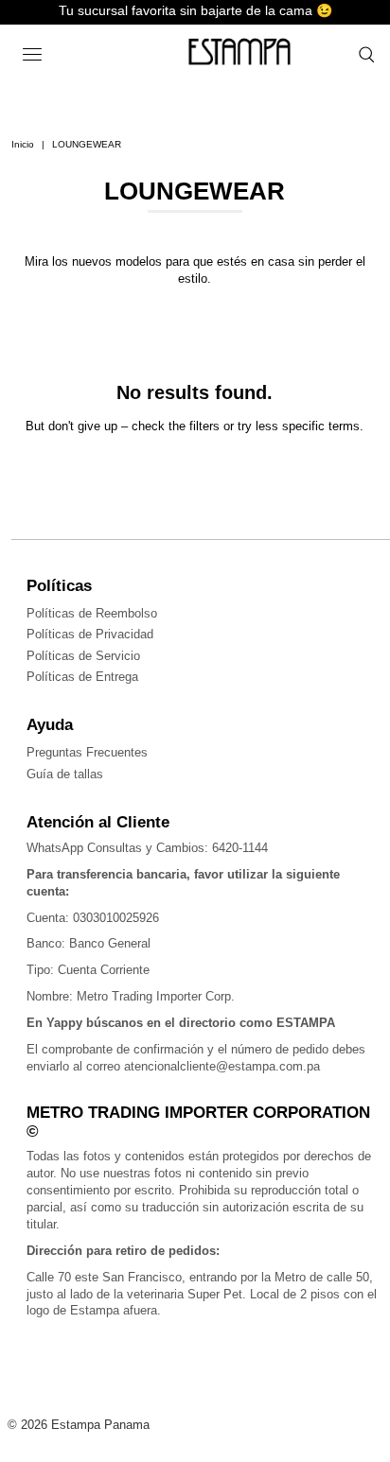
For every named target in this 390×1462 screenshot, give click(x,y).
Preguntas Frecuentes (87, 752)
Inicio (22, 144)
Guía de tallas (65, 774)
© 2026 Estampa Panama (79, 1425)
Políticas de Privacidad (90, 634)
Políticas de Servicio (83, 656)
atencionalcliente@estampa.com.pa (222, 1066)
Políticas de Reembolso (92, 613)
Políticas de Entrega (82, 677)
